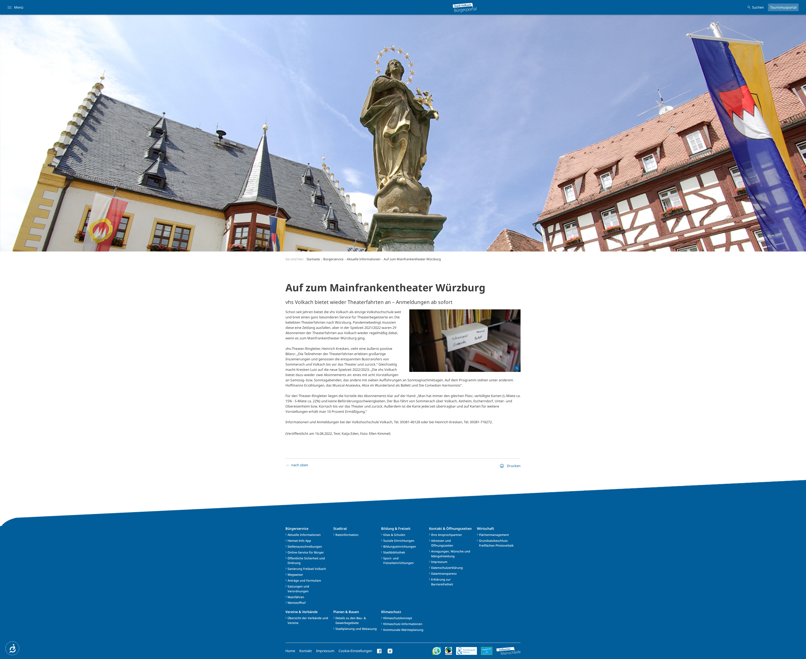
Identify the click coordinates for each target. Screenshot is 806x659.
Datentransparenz (444, 574)
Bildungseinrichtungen (399, 546)
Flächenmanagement (494, 535)
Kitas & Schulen (394, 535)
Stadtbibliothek (394, 552)
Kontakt (305, 651)
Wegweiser (295, 575)
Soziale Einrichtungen (398, 541)
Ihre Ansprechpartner (446, 535)
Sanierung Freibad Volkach (307, 569)
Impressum (439, 562)
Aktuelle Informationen (304, 535)
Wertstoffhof (297, 603)
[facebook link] (379, 651)
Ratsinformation (347, 535)
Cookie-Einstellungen (355, 651)
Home (290, 651)
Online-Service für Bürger (306, 552)
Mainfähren (296, 597)
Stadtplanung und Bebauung (356, 629)
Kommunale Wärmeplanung (403, 630)
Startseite (313, 259)
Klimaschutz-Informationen (402, 624)
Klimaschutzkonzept (397, 618)
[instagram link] (390, 651)
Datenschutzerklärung (447, 568)
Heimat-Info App (299, 541)
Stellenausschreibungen (305, 546)
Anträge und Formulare (304, 580)
